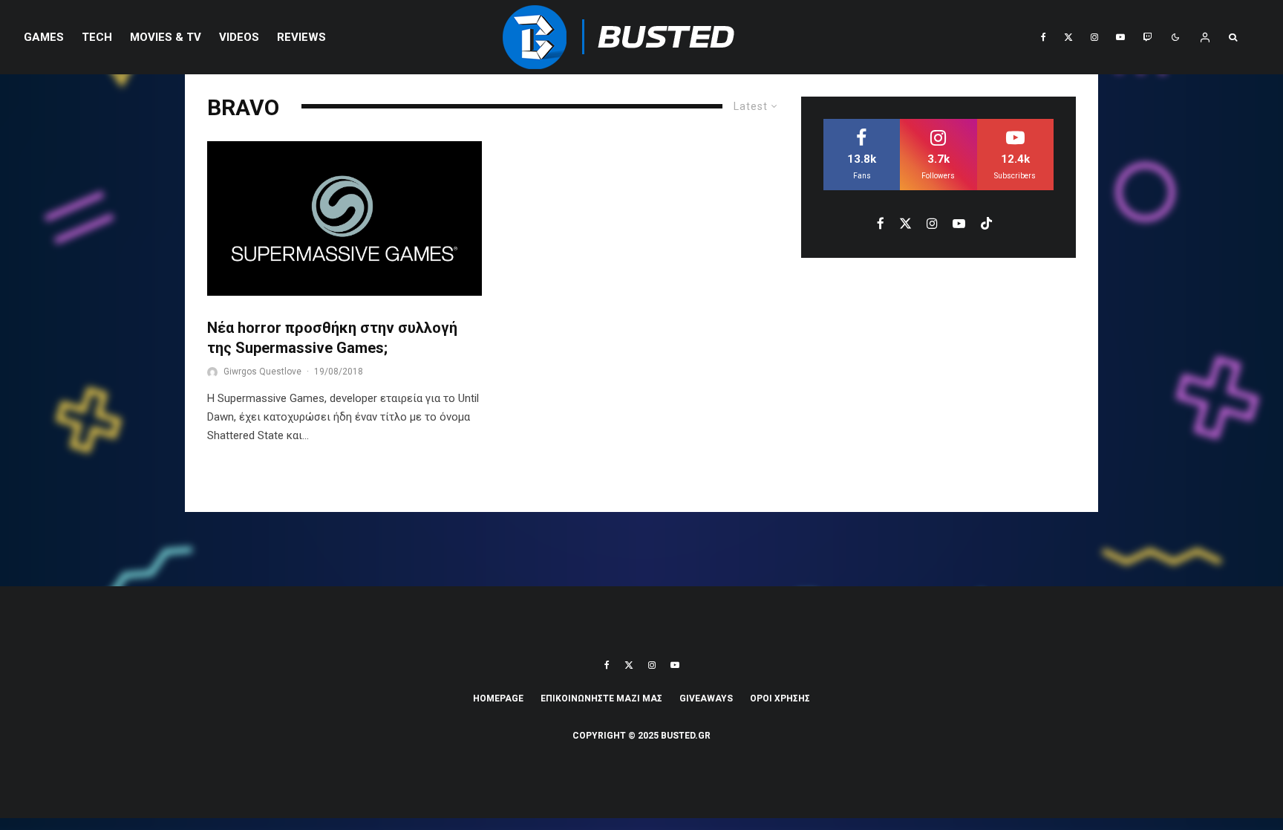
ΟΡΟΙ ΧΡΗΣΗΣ (780, 698)
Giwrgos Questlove (262, 371)
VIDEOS (239, 37)
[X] (1068, 37)
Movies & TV (165, 37)
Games (44, 37)
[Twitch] (1147, 37)
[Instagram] (1094, 37)
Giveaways (706, 698)
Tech (97, 37)
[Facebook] (1043, 37)
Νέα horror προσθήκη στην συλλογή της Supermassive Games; (332, 338)
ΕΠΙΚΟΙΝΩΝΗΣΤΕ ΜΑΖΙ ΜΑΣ (601, 698)
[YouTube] (1120, 37)
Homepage (498, 698)
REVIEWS (301, 37)
